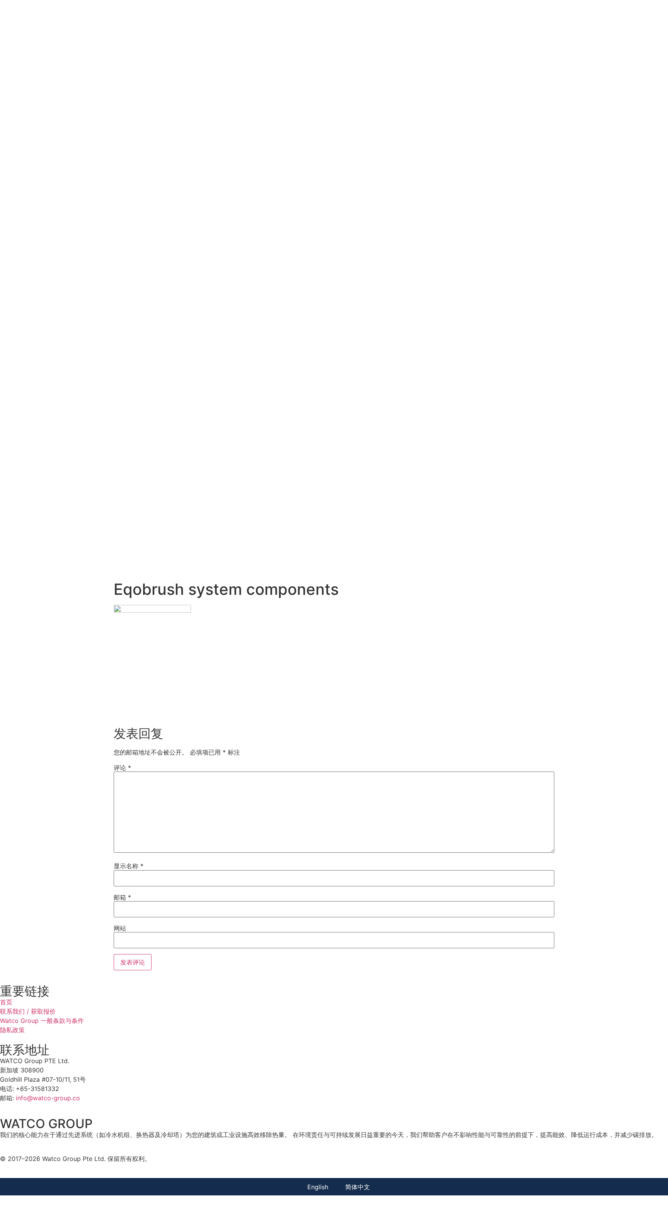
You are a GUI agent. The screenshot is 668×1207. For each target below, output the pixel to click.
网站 (120, 928)
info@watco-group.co (48, 1098)
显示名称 (128, 866)
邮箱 (122, 897)
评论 (122, 768)
